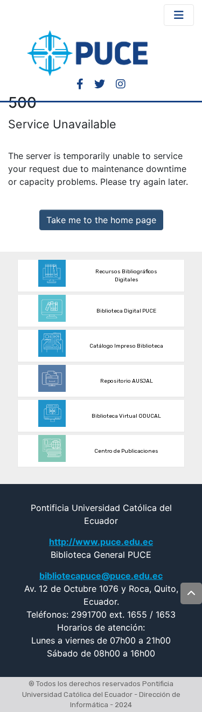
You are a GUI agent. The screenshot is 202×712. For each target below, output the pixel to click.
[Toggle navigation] (179, 15)
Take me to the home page (101, 220)
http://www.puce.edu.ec (101, 541)
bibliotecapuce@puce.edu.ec (101, 575)
